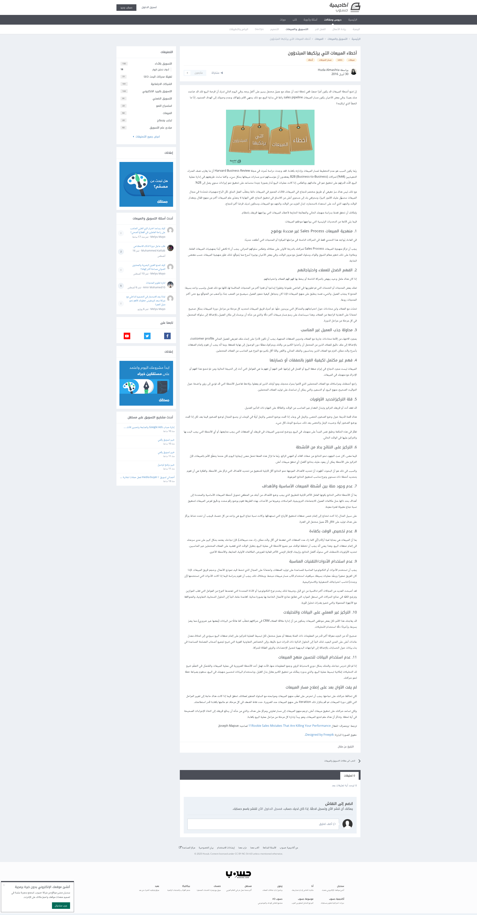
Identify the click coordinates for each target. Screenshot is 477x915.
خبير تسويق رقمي (166, 440)
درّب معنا (242, 848)
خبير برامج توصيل (166, 465)
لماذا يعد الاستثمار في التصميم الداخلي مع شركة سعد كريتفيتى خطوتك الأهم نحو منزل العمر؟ (145, 301)
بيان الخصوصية (206, 848)
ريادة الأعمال (339, 29)
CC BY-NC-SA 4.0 (243, 854)
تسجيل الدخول (148, 7)
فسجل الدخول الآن (270, 809)
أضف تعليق (326, 824)
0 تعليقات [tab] (349, 775)
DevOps (259, 29)
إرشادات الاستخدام (226, 848)
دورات (283, 19)
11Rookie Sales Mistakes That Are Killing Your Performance (289, 726)
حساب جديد (126, 7)
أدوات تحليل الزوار (145, 69)
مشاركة (216, 73)
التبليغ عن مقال (346, 746)
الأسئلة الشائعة (269, 848)
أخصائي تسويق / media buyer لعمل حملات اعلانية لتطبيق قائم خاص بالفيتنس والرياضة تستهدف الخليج (148, 478)
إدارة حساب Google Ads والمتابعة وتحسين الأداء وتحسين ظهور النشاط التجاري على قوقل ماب (150, 428)
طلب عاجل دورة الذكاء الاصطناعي (149, 246)
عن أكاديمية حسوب (289, 848)
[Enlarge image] (270, 138)
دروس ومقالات (333, 19)
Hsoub (206, 854)
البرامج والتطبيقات (238, 29)
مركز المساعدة (188, 848)
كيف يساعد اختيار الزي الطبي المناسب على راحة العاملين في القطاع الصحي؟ (147, 230)
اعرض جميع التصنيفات (147, 136)
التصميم (274, 29)
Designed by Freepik (319, 735)
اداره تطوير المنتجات (155, 283)
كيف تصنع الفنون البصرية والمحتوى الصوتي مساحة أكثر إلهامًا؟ (148, 267)
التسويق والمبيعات (297, 29)
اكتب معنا (254, 848)
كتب (295, 19)
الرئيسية (352, 19)
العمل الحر (320, 29)
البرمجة (356, 29)
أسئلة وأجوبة (310, 19)
